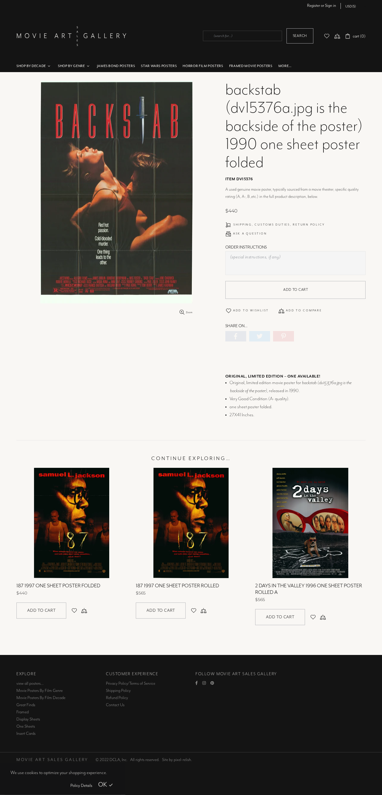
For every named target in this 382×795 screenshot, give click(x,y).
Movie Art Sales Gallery (71, 36)
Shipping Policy (118, 690)
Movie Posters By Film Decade (40, 697)
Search (300, 36)
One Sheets (25, 726)
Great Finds (25, 705)
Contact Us (115, 705)
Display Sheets (28, 719)
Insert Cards (26, 733)
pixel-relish (182, 759)
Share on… (236, 326)
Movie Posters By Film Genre (39, 690)
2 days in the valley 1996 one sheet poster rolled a (308, 589)
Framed (22, 712)
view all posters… (30, 683)
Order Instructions (246, 247)
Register (313, 5)
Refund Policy (117, 697)
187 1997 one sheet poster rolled (177, 586)
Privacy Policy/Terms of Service (130, 683)
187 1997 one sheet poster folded (58, 586)
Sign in (330, 5)
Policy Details (81, 785)
